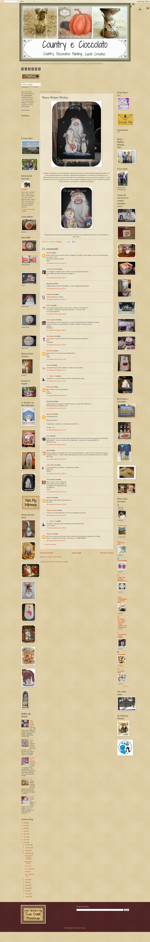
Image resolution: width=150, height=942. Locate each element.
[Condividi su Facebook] (73, 242)
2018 (25, 823)
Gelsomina (28, 871)
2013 (25, 837)
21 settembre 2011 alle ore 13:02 (56, 444)
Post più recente (46, 553)
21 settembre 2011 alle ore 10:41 (56, 345)
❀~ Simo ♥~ (51, 376)
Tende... (32, 740)
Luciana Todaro (51, 269)
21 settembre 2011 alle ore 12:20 (56, 395)
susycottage (121, 654)
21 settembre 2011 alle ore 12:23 (56, 408)
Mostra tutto (126, 686)
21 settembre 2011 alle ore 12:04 (56, 381)
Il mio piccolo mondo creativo (122, 636)
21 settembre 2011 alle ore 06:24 (56, 278)
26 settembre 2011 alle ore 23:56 (56, 515)
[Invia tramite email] (67, 242)
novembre (28, 847)
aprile (27, 891)
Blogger (83, 928)
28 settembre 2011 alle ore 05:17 (56, 540)
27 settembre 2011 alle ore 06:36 (56, 528)
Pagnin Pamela (51, 510)
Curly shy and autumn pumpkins (29, 857)
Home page (76, 553)
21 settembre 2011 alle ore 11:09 (56, 359)
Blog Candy (32, 721)
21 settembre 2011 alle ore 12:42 (56, 430)
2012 (25, 839)
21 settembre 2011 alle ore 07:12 (56, 288)
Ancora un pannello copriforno (33, 760)
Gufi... (31, 779)
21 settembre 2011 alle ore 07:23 (56, 299)
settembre (28, 853)
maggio (27, 888)
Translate (35, 87)
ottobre (27, 850)
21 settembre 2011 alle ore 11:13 (56, 370)
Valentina (49, 497)
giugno (27, 885)
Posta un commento (50, 544)
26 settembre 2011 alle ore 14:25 (56, 504)
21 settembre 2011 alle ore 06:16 (56, 263)
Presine (32, 797)
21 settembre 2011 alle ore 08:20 (56, 330)
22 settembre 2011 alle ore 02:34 (56, 459)
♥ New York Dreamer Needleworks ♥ (122, 579)
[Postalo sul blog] (69, 242)
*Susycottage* (51, 479)
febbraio (27, 896)
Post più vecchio (106, 553)
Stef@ (48, 253)
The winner (28, 866)
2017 (25, 825)
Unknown (49, 350)
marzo (27, 893)
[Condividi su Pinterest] (75, 242)
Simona (49, 365)
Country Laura (122, 525)
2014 (25, 834)
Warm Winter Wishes (28, 862)
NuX (48, 450)
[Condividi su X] (71, 242)
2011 (25, 842)
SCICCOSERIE (122, 560)
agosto (27, 879)
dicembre (28, 845)
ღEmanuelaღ (51, 336)
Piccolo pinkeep (29, 869)
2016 (25, 828)
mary (25, 189)
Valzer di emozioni (121, 508)
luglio (27, 882)
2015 (25, 831)
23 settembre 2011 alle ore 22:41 (56, 492)
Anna (48, 436)
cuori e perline (51, 320)
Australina (50, 294)
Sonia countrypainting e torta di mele (122, 600)
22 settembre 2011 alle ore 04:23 (56, 473)
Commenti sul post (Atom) (54, 557)
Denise (49, 305)
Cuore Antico (51, 465)
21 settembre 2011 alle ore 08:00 (56, 314)
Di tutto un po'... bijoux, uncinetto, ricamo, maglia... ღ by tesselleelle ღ (122, 623)
